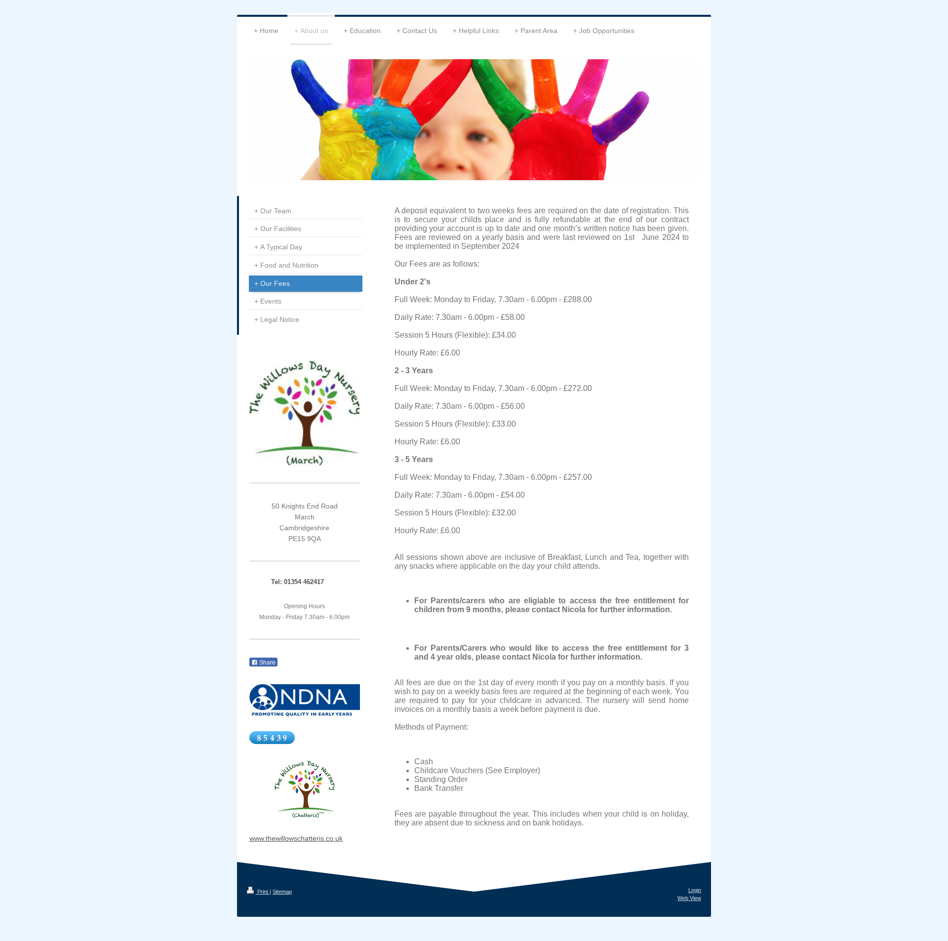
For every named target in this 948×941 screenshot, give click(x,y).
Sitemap (282, 892)
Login (694, 890)
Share (267, 662)
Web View (689, 898)
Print (263, 892)
